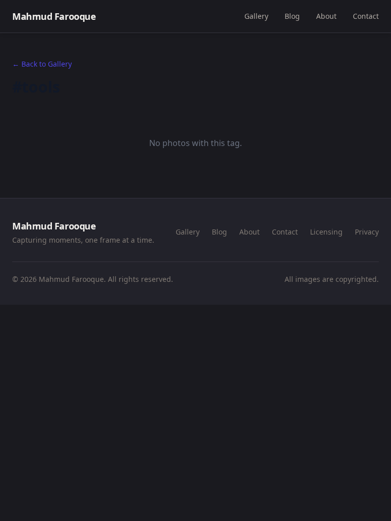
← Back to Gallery (42, 64)
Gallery (256, 16)
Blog (292, 16)
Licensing (326, 232)
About (326, 16)
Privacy (367, 232)
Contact (366, 16)
